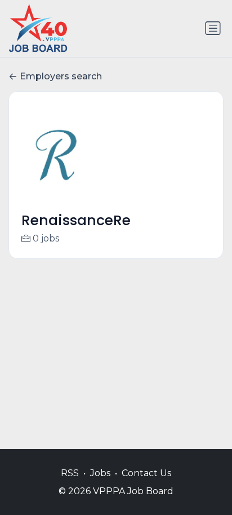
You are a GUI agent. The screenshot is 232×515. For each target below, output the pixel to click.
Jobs (100, 473)
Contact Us (146, 473)
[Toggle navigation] (213, 28)
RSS (70, 473)
